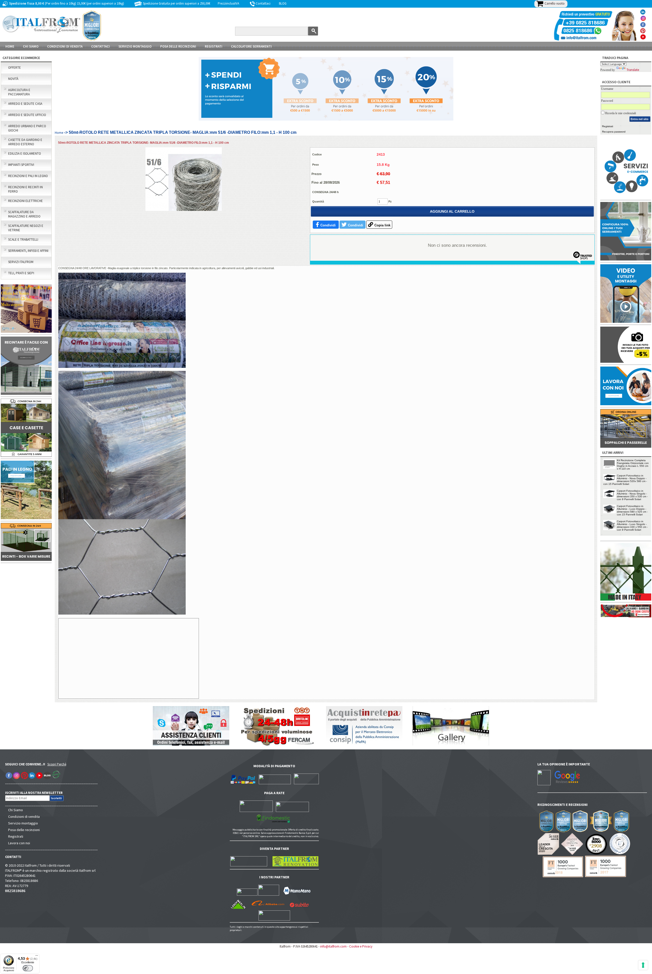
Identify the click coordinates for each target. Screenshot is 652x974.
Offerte (14, 67)
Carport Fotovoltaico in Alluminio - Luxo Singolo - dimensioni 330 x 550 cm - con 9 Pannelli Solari (632, 525)
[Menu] (37, 957)
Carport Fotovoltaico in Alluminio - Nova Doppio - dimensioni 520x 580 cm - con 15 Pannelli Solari (625, 479)
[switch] (28, 968)
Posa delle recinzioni (24, 829)
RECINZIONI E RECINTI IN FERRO (25, 189)
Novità (13, 79)
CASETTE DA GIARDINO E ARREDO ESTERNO (25, 142)
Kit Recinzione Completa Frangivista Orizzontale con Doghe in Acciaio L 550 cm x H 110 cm (633, 464)
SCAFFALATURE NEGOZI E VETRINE (25, 228)
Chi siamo (30, 46)
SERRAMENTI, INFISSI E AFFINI (28, 251)
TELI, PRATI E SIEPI (21, 273)
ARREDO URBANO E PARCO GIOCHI (27, 128)
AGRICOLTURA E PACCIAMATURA (19, 92)
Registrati (213, 46)
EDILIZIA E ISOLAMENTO (24, 153)
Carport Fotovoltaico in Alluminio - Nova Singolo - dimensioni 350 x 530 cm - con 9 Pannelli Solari (632, 495)
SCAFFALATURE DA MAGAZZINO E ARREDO (24, 214)
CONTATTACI (100, 46)
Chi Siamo (15, 810)
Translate (633, 70)
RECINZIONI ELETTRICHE (25, 201)
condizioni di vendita (65, 46)
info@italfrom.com (333, 946)
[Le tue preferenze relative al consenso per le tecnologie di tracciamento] (643, 965)
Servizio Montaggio (135, 46)
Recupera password (614, 131)
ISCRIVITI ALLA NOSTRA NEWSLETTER (36, 793)
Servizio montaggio (23, 823)
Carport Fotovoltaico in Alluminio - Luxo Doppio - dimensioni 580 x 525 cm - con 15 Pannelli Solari (632, 510)
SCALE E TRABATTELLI (23, 239)
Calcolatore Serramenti (251, 46)
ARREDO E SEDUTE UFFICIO (27, 115)
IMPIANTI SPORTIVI (21, 165)
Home (9, 46)
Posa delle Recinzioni (178, 46)
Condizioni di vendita (24, 816)
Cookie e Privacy (360, 946)
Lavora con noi (19, 843)
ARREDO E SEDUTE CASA (25, 103)
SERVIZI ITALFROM (20, 262)
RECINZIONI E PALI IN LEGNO (28, 176)
